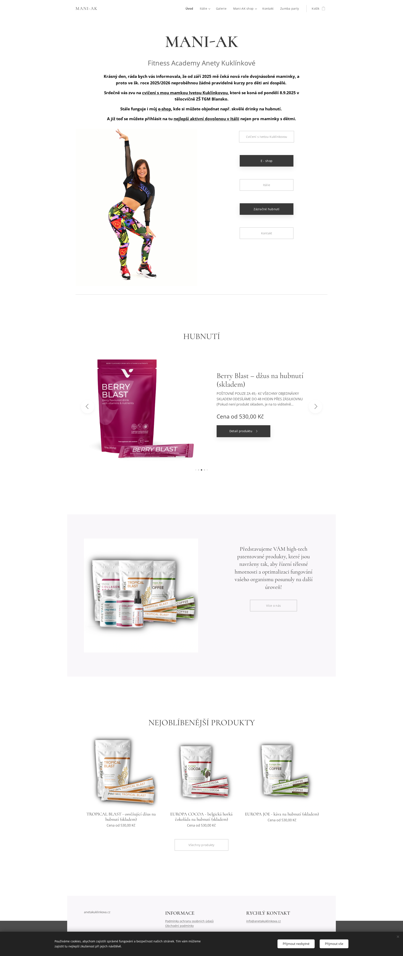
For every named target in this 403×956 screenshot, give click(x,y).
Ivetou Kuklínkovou (208, 92)
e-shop (164, 109)
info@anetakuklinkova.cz (263, 921)
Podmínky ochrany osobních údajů (189, 921)
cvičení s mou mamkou (165, 92)
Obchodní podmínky (179, 926)
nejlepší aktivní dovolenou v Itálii (206, 118)
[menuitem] (190, 8)
